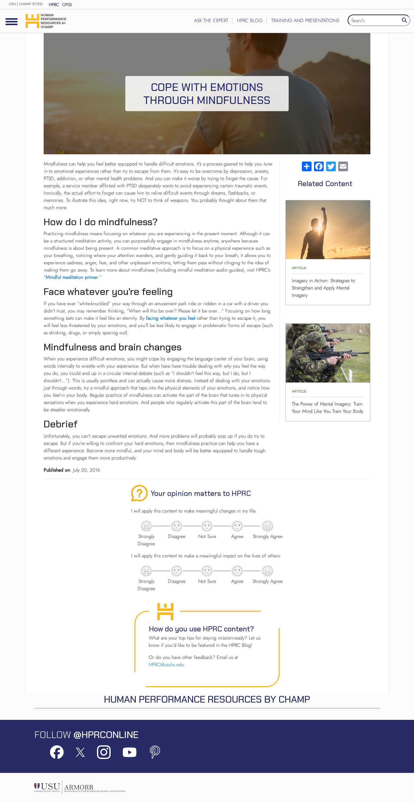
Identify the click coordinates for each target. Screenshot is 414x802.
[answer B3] (207, 571)
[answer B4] (237, 571)
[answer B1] (146, 571)
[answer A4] (237, 526)
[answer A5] (267, 526)
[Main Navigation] (11, 21)
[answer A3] (207, 526)
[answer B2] (176, 571)
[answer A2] (176, 526)
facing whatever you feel (170, 318)
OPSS (67, 5)
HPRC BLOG (249, 20)
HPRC (54, 5)
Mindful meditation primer (72, 277)
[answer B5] (267, 571)
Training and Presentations (305, 20)
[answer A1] (146, 526)
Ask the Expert (211, 20)
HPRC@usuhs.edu (166, 664)
